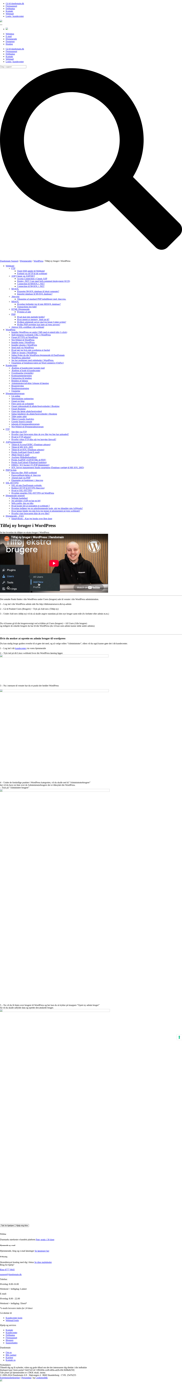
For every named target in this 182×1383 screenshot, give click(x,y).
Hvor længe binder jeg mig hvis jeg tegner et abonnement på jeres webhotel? (45, 511)
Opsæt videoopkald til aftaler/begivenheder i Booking (35, 406)
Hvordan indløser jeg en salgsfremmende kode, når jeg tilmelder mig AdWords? (47, 508)
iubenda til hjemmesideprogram (25, 424)
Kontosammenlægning (21, 375)
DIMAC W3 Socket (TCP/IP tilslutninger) (30, 465)
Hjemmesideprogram (15, 393)
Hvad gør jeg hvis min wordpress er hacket (30, 350)
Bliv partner (11, 1355)
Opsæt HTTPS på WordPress (24, 337)
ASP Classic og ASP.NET (23, 276)
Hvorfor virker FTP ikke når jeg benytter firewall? (33, 439)
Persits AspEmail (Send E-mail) (25, 452)
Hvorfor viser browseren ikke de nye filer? (30, 513)
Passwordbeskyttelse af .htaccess (26, 475)
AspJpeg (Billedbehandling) (24, 457)
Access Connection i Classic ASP (32, 278)
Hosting (9, 44)
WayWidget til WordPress (22, 340)
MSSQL (15, 301)
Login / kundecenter (15, 16)
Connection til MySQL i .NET (31, 286)
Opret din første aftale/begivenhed (26, 411)
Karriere (9, 1357)
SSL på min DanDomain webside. (26, 485)
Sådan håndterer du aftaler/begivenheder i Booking (34, 414)
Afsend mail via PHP (20, 478)
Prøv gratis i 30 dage (45, 1239)
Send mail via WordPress (22, 347)
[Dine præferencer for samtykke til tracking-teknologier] (179, 1037)
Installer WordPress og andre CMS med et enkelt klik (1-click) (39, 332)
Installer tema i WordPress (23, 342)
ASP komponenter (14, 442)
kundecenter (21, 648)
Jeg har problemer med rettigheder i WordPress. (32, 360)
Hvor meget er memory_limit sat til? (33, 319)
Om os (9, 1352)
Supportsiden (11, 1343)
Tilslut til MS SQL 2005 (22, 447)
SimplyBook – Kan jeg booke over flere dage (31, 518)
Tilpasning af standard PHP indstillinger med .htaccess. (41, 299)
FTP (13, 268)
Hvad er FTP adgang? (21, 437)
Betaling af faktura (19, 381)
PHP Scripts (11, 470)
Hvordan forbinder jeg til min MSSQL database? (39, 304)
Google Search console (21, 421)
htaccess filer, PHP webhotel (24, 472)
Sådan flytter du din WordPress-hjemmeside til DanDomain (38, 355)
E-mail (9, 36)
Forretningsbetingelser (10, 1377)
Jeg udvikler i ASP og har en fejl (25, 500)
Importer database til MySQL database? (34, 294)
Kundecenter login (14, 1318)
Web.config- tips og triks (22, 503)
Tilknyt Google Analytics (22, 419)
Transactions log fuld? (27, 306)
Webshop (10, 34)
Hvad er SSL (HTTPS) (21, 490)
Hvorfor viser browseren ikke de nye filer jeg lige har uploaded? (40, 434)
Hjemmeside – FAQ (15, 516)
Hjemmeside (11, 39)
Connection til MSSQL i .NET (31, 283)
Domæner (10, 41)
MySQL (15, 289)
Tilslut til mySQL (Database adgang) (27, 449)
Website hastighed (19, 498)
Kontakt (9, 11)
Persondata (26, 1377)
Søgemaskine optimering (22, 398)
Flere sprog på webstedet (22, 403)
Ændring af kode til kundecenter (25, 370)
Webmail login (12, 1320)
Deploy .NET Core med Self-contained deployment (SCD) (43, 281)
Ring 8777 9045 (7, 1269)
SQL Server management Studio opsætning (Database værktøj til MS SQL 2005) (47, 467)
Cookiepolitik (41, 1377)
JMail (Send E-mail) (20, 455)
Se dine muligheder (43, 1262)
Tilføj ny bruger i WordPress (24, 352)
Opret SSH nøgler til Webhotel (31, 271)
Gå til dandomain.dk (15, 3)
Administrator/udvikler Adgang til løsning (30, 383)
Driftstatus (10, 8)
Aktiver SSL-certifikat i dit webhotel (27, 327)
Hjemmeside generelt (15, 495)
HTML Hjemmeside (20, 309)
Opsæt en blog (17, 401)
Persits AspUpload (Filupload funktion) (29, 462)
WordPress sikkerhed (20, 358)
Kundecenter (11, 365)
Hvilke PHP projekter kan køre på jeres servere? (38, 324)
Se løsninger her (42, 1251)
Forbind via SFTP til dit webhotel (32, 273)
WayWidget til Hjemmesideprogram (27, 426)
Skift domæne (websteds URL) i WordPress (31, 335)
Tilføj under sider (19, 416)
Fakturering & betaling (21, 378)
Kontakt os (10, 1360)
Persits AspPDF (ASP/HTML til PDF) (28, 460)
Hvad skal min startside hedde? (31, 317)
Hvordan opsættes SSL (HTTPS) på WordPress (32, 493)
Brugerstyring (17, 386)
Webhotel (10, 266)
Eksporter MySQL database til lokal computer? (38, 291)
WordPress (10, 329)
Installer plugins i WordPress (24, 345)
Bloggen (9, 1340)
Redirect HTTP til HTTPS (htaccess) (28, 488)
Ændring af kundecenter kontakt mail (28, 368)
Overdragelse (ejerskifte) (22, 373)
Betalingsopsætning (20, 388)
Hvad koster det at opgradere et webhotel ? (30, 506)
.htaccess (15, 296)
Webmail (10, 13)
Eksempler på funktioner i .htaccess (27, 480)
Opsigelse (15, 391)
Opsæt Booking (18, 409)
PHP (13, 314)
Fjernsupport (11, 6)
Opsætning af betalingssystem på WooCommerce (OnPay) (37, 363)
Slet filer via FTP (19, 432)
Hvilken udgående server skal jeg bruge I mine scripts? (41, 322)
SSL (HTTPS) (12, 483)
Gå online (15, 396)
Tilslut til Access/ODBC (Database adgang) (30, 444)
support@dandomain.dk (11, 1274)
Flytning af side (24, 312)
